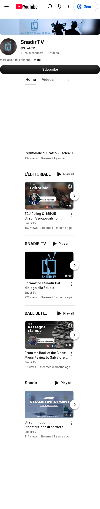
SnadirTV (30, 223)
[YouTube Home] (26, 6)
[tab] (30, 79)
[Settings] (68, 6)
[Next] (74, 195)
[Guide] (6, 6)
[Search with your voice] (59, 6)
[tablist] (50, 79)
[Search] (50, 6)
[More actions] (71, 214)
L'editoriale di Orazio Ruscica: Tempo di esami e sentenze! (50, 153)
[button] (68, 79)
